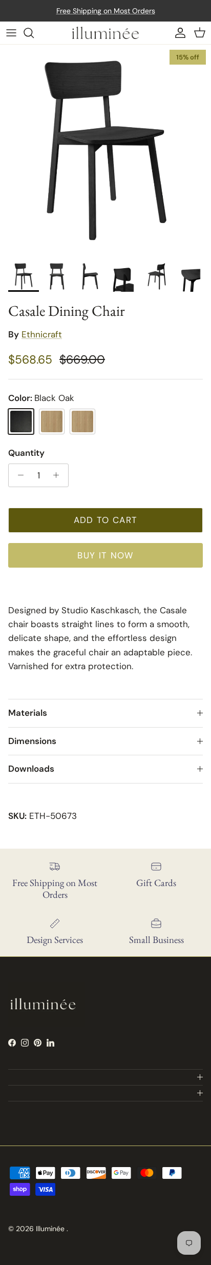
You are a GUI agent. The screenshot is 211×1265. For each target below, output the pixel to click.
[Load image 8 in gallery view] (105, 150)
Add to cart (106, 520)
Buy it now (105, 555)
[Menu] (11, 33)
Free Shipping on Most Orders (105, 10)
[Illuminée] (105, 33)
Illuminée (51, 1228)
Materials (27, 712)
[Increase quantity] (59, 475)
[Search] (34, 33)
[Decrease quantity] (18, 475)
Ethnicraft (42, 334)
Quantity (26, 452)
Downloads (31, 768)
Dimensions (32, 741)
